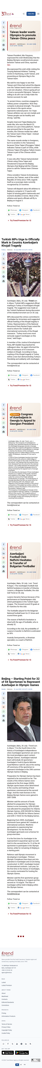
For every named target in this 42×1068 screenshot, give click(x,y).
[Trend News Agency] (7, 953)
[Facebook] (8, 1044)
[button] (4, 23)
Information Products (8, 1016)
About (4, 993)
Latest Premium (7, 985)
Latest (4, 982)
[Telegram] (21, 1044)
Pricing (4, 1013)
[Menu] (38, 14)
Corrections (5, 1005)
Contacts (4, 999)
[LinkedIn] (26, 1044)
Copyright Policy (7, 1030)
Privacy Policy (6, 1027)
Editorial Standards (8, 1002)
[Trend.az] (8, 14)
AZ (21, 1064)
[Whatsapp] (3, 1044)
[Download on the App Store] (8, 1053)
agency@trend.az (7, 972)
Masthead (5, 996)
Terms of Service (7, 1024)
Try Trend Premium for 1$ (20, 220)
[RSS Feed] (30, 1044)
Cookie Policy (6, 1033)
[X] (12, 1044)
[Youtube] (17, 1044)
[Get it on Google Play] (22, 1053)
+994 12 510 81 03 (7, 970)
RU (25, 1064)
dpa (8, 65)
